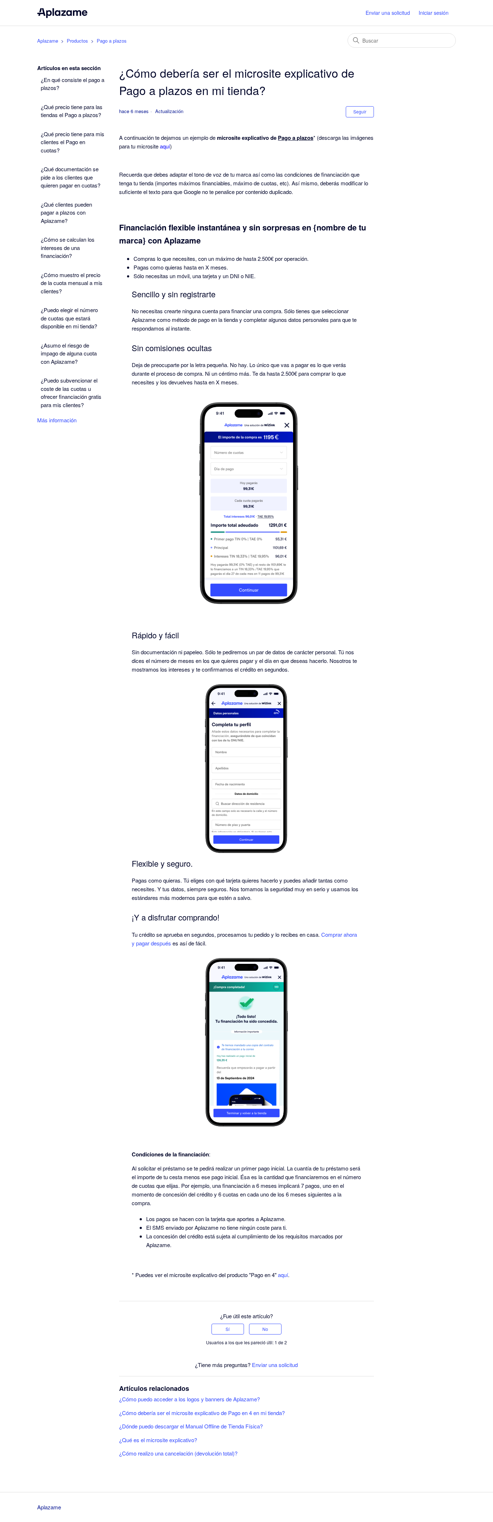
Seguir (359, 111)
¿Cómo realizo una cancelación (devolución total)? (178, 1453)
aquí (283, 1275)
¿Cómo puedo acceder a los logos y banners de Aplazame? (189, 1399)
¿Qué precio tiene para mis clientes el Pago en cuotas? (72, 142)
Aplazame (47, 40)
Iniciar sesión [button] (434, 12)
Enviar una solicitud (388, 12)
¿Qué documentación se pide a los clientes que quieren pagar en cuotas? (70, 177)
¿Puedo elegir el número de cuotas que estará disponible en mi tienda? (69, 318)
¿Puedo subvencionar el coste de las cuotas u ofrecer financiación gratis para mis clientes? (71, 392)
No (265, 1329)
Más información (57, 420)
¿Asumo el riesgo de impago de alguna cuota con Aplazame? (69, 353)
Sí (228, 1329)
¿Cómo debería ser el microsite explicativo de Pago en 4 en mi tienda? (202, 1413)
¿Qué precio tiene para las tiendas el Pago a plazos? (71, 111)
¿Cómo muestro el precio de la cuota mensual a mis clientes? (71, 283)
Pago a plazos (112, 40)
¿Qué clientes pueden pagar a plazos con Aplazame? (66, 212)
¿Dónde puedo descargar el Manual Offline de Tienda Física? (191, 1426)
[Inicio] (62, 13)
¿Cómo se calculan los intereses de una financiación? (68, 247)
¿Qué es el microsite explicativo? (158, 1440)
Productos (77, 40)
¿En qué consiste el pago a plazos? (72, 84)
